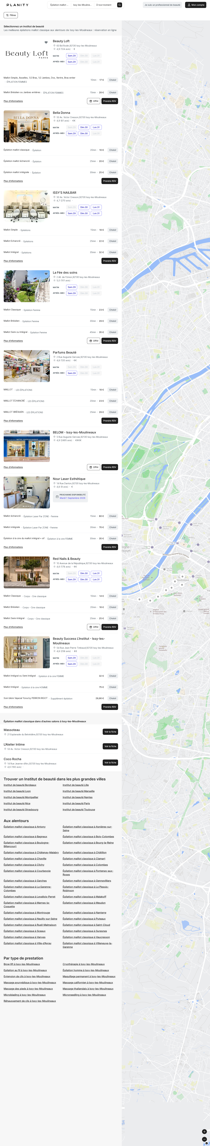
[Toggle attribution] (206, 1143)
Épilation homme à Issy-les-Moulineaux (86, 970)
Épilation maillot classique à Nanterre (84, 912)
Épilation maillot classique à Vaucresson (86, 937)
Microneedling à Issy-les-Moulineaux (84, 994)
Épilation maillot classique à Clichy (24, 864)
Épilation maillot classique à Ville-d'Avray (27, 943)
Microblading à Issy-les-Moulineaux (25, 994)
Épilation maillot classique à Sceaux (25, 931)
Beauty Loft (61, 41)
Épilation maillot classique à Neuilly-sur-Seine (30, 918)
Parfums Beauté (64, 352)
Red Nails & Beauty (66, 559)
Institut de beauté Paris (76, 803)
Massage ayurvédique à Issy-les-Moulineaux (30, 982)
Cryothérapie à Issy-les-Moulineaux (84, 964)
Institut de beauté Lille (76, 784)
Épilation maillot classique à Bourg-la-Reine (88, 842)
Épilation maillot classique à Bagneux (25, 836)
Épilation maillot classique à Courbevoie (27, 870)
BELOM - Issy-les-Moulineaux (74, 432)
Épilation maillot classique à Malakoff (84, 896)
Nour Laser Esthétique (69, 479)
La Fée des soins (65, 272)
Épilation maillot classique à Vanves (25, 937)
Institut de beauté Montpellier (21, 797)
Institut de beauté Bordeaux (20, 784)
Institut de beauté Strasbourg (21, 809)
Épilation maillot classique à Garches (25, 880)
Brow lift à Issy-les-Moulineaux (22, 964)
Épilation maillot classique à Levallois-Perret (29, 896)
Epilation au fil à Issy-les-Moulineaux (25, 970)
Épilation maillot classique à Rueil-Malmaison (30, 924)
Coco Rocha (12, 759)
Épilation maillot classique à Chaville (25, 858)
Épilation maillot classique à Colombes (85, 864)
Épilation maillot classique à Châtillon (85, 852)
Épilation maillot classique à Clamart (84, 858)
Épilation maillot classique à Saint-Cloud (86, 924)
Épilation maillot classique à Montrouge (27, 912)
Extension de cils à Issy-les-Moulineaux (27, 976)
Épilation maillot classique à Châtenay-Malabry (31, 852)
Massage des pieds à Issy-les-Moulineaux (28, 988)
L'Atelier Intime (14, 744)
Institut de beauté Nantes (78, 797)
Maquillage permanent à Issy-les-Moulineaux (89, 976)
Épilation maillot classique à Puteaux (84, 918)
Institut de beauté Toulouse (79, 809)
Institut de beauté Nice (17, 803)
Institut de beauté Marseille (79, 791)
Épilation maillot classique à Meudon (84, 902)
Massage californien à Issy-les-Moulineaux (88, 982)
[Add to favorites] (46, 42)
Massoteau (12, 730)
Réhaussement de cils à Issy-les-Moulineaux (30, 1000)
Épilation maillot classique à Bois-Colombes (88, 836)
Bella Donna (61, 113)
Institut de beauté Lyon (17, 791)
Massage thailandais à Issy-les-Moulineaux (88, 988)
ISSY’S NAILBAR (64, 192)
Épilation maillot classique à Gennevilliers (87, 880)
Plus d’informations (13, 101)
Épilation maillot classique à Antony (25, 826)
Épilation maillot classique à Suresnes (85, 931)
